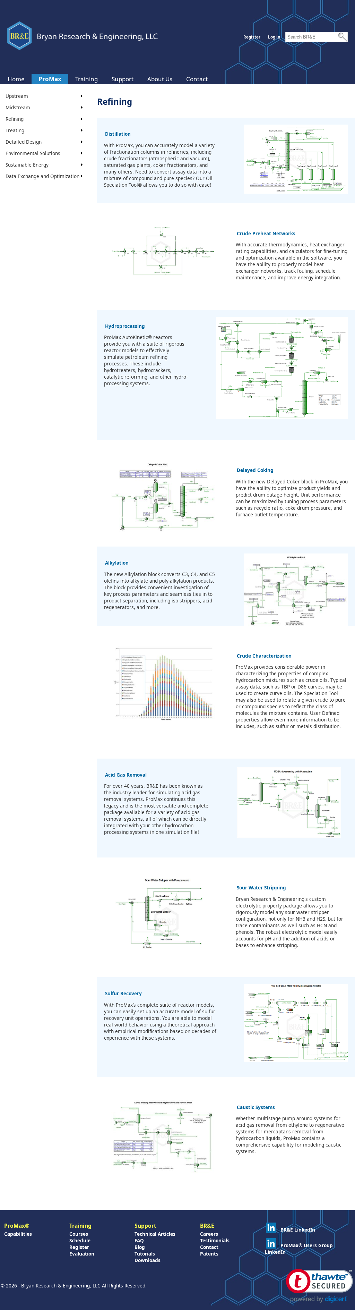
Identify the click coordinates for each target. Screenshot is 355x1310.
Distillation (118, 133)
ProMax (49, 79)
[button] (319, 1285)
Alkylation (117, 562)
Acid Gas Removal (126, 774)
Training (86, 79)
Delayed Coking (255, 470)
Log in (274, 37)
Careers (209, 1234)
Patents (209, 1253)
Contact (197, 79)
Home (16, 79)
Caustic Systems (256, 1107)
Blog (140, 1247)
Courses (78, 1234)
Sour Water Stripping (261, 887)
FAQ (139, 1240)
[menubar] (108, 79)
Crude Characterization (264, 655)
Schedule (79, 1240)
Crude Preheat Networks (266, 233)
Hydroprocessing (125, 326)
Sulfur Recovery (123, 993)
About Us (159, 79)
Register (251, 37)
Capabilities (18, 1234)
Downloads (148, 1260)
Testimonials (215, 1240)
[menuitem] (16, 79)
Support (122, 79)
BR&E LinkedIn (297, 1229)
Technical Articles (155, 1234)
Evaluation (81, 1253)
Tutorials (145, 1253)
